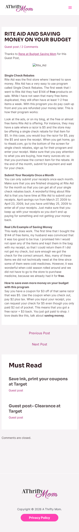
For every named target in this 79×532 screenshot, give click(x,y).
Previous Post (39, 333)
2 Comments (29, 46)
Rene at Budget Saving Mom (37, 54)
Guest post (11, 46)
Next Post (39, 344)
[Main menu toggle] (70, 7)
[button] (39, 517)
